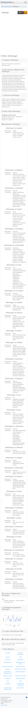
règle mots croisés (7, 676)
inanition (7, 669)
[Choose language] (21, 12)
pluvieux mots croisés (20, 669)
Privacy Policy (4, 705)
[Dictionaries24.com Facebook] (26, 697)
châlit (20, 657)
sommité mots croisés (20, 676)
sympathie (7, 678)
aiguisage (7, 653)
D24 (2, 6)
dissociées (7, 659)
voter (7, 681)
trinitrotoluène (20, 688)
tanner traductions (20, 678)
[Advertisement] (14, 33)
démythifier (20, 659)
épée (20, 681)
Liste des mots (8, 6)
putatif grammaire (20, 671)
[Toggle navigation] (25, 2)
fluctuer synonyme (20, 666)
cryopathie (7, 683)
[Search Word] (25, 12)
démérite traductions (7, 666)
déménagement (8, 662)
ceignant (7, 657)
